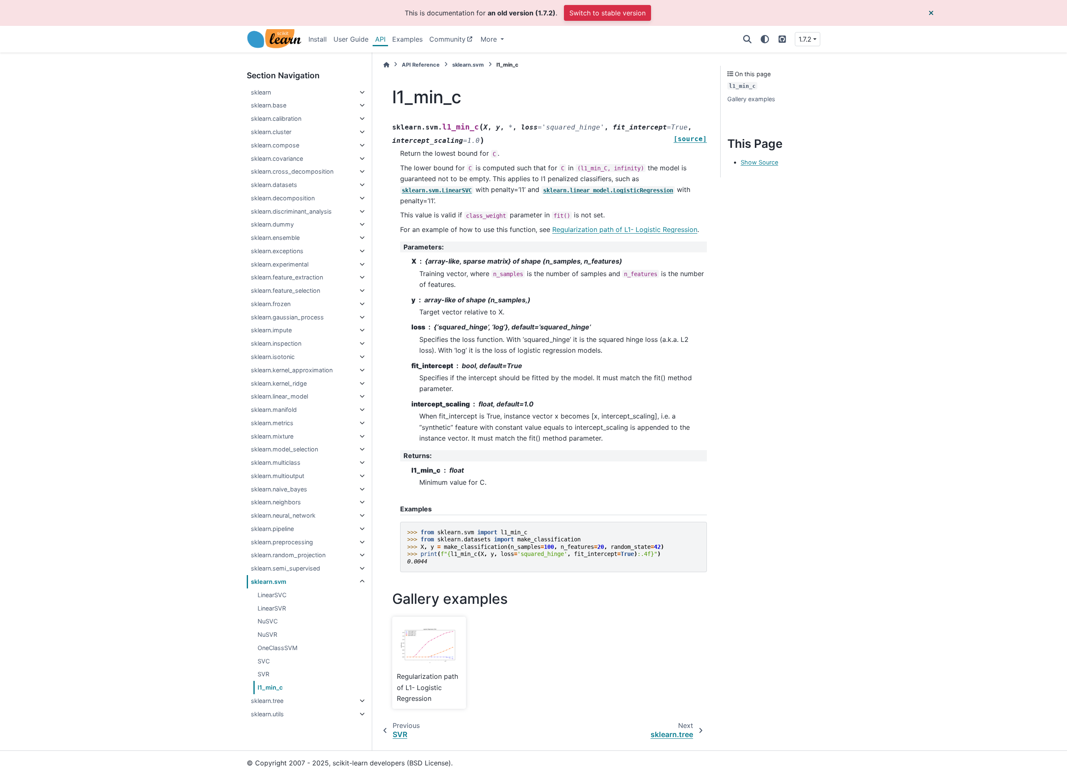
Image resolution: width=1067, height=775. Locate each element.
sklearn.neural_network (283, 515)
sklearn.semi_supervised (285, 568)
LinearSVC (272, 594)
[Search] (747, 39)
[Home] (386, 64)
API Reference (421, 65)
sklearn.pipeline (272, 528)
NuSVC (268, 621)
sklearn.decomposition (283, 198)
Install (317, 39)
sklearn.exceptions (277, 250)
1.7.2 (805, 39)
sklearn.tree (267, 700)
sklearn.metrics (272, 422)
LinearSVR (272, 608)
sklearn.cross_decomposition (292, 171)
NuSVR (267, 634)
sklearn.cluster (271, 131)
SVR (263, 674)
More (490, 39)
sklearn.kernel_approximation (292, 370)
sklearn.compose (275, 145)
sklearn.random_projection (288, 554)
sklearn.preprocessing (282, 542)
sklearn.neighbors (276, 502)
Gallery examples (751, 98)
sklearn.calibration (276, 118)
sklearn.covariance (277, 158)
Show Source (759, 162)
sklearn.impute (271, 330)
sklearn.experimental (279, 264)
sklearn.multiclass (276, 462)
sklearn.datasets (274, 184)
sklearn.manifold (274, 409)
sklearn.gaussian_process (287, 317)
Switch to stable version (607, 13)
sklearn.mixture (272, 436)
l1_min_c (270, 687)
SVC (264, 661)
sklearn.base (268, 105)
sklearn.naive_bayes (279, 489)
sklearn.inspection (276, 343)
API (380, 39)
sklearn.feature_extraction (287, 277)
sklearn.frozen (271, 303)
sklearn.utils (267, 714)
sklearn (261, 92)
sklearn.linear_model (279, 396)
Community (447, 39)
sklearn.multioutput (277, 475)
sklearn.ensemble (275, 237)
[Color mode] (765, 39)
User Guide (350, 39)
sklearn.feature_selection (285, 290)
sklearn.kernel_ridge (279, 383)
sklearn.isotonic (273, 356)
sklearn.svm (268, 581)
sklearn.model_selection (284, 449)
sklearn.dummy (272, 224)
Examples (407, 39)
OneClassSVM (278, 647)
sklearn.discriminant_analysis (291, 211)
